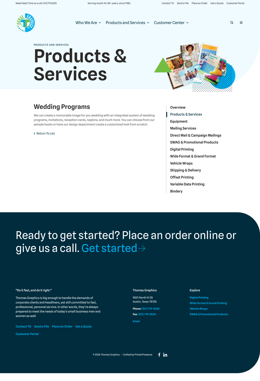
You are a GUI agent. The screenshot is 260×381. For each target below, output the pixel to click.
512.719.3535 (50, 3)
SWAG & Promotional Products (194, 142)
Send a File (183, 3)
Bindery (176, 191)
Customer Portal (235, 3)
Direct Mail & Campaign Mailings (195, 135)
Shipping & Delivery (185, 170)
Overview (178, 107)
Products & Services (186, 114)
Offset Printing (182, 177)
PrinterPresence (143, 354)
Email (136, 321)
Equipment (178, 121)
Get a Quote (216, 3)
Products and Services (125, 22)
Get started (109, 248)
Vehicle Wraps (181, 163)
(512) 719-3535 (150, 308)
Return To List (45, 133)
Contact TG (168, 3)
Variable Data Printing (187, 184)
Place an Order (199, 3)
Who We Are (86, 22)
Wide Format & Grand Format (193, 156)
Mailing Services (183, 128)
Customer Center (169, 22)
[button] (232, 23)
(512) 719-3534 (147, 314)
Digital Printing (182, 149)
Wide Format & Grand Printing (208, 303)
